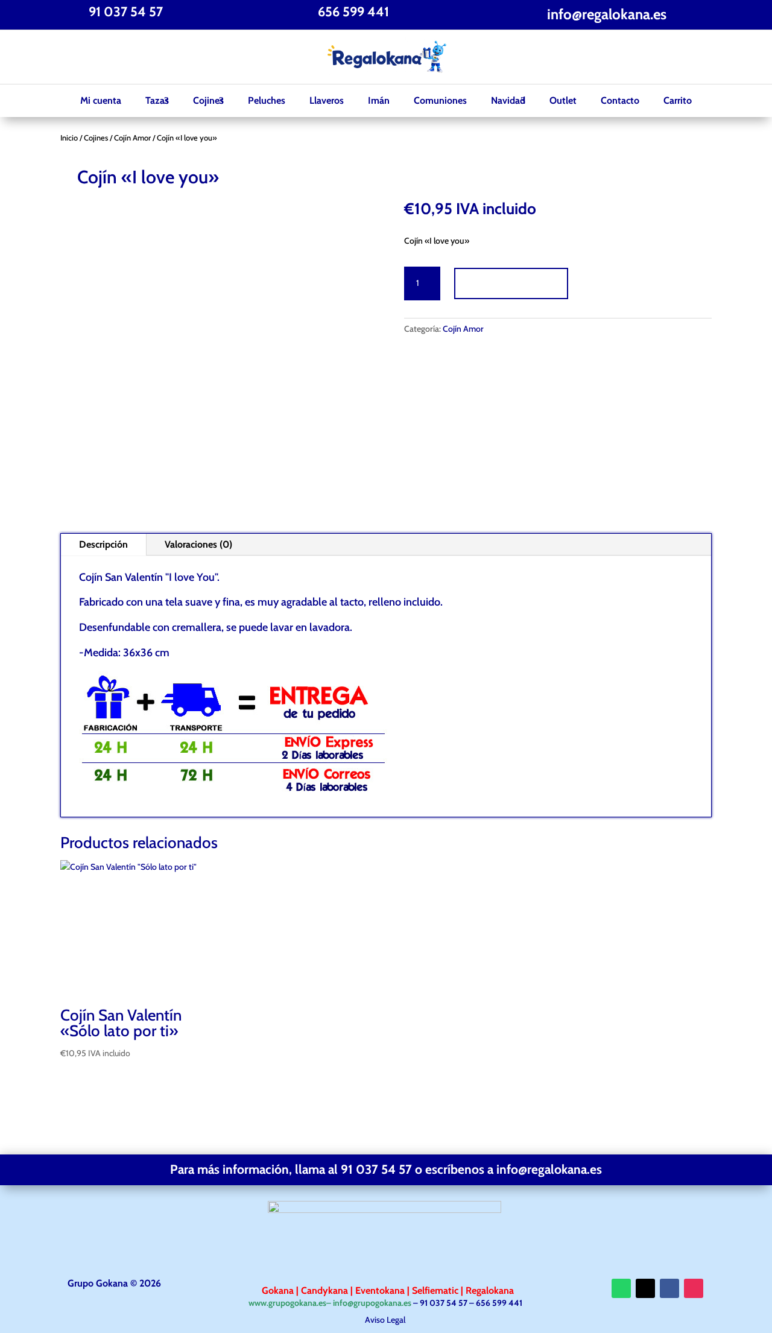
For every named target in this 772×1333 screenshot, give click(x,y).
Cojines (208, 100)
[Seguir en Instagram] (118, 57)
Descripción (103, 544)
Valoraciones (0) (198, 544)
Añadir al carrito (511, 283)
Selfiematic (436, 1290)
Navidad (508, 100)
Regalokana (488, 1290)
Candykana (324, 1290)
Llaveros (326, 100)
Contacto (620, 100)
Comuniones (440, 100)
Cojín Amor (132, 137)
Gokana (279, 1290)
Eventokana (381, 1290)
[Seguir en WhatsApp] (621, 1288)
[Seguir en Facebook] (70, 57)
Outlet (563, 100)
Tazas (157, 100)
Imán (379, 100)
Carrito (677, 100)
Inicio (69, 137)
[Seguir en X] (94, 57)
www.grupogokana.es (287, 1302)
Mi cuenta (100, 100)
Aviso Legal (386, 1319)
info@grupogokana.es (372, 1302)
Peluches (266, 100)
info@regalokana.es (606, 14)
